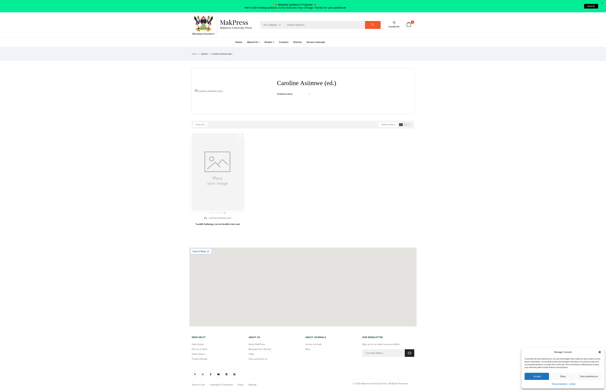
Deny (563, 376)
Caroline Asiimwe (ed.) (220, 218)
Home (194, 54)
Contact (572, 384)
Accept (537, 376)
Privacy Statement (559, 384)
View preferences (589, 376)
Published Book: (285, 94)
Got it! (591, 6)
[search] (373, 25)
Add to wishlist (240, 137)
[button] (599, 352)
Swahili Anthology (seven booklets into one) (218, 224)
